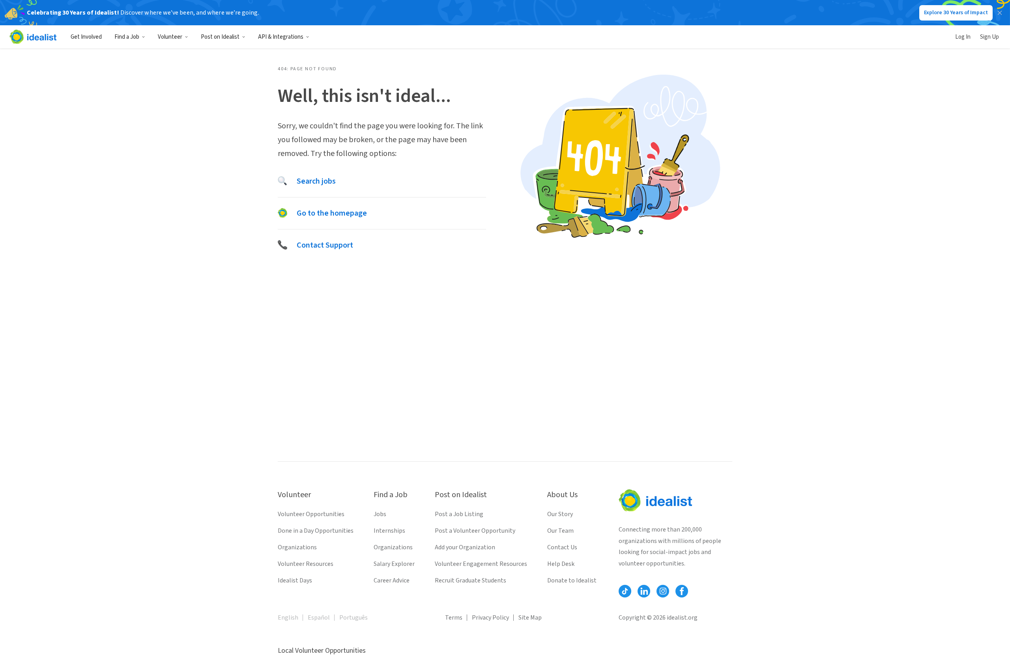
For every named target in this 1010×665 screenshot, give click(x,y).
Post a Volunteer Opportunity (475, 530)
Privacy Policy (490, 617)
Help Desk (560, 564)
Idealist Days (295, 580)
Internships (389, 530)
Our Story (560, 514)
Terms (453, 617)
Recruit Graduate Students (470, 580)
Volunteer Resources (305, 564)
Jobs (380, 514)
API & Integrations (280, 37)
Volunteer (170, 37)
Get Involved (86, 37)
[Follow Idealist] (625, 591)
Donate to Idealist (572, 580)
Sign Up (989, 37)
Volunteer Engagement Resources (481, 564)
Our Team (560, 530)
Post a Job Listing (459, 514)
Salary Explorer (394, 564)
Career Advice (392, 580)
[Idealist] (32, 37)
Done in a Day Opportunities (316, 530)
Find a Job (126, 37)
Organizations (297, 547)
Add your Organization (465, 547)
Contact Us (562, 547)
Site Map (530, 617)
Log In (963, 37)
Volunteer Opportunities (311, 514)
